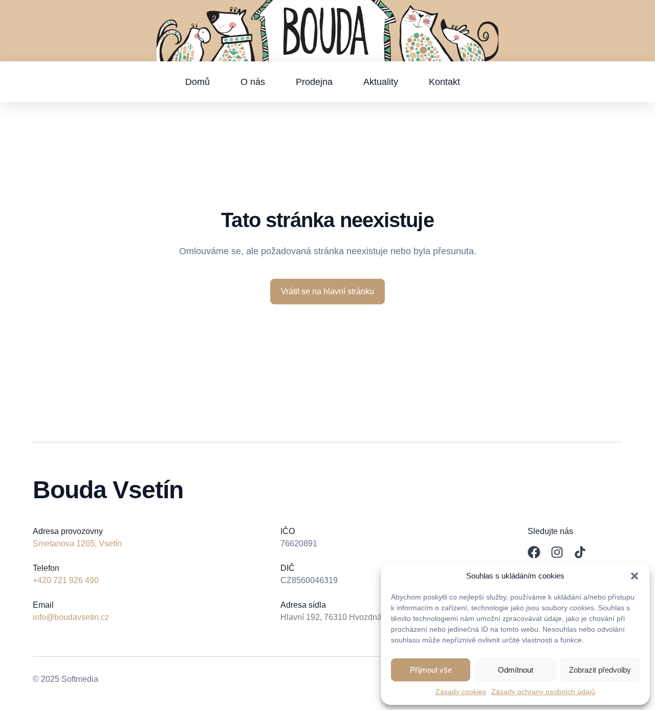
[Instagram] (557, 552)
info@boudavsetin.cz (71, 617)
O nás (253, 82)
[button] (634, 576)
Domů (197, 82)
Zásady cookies (460, 691)
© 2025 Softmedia (65, 679)
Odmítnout (515, 669)
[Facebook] (534, 552)
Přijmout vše (431, 669)
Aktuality (380, 82)
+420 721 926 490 (66, 580)
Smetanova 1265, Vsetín (77, 543)
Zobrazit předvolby (600, 669)
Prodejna (314, 82)
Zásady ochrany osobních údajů (543, 691)
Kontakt (444, 82)
